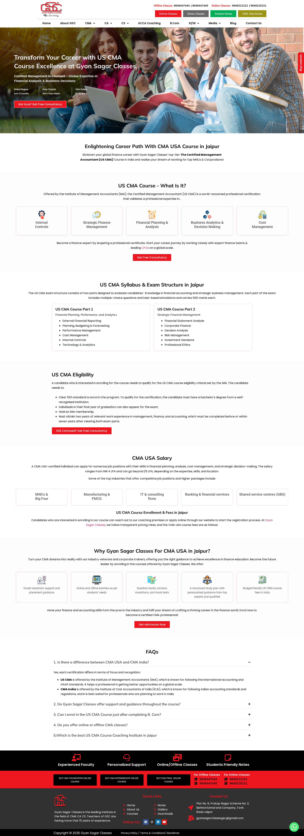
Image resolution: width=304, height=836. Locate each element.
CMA (88, 23)
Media (213, 23)
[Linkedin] (158, 822)
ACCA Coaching (149, 23)
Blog (233, 23)
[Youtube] (164, 822)
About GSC (68, 23)
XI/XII (192, 23)
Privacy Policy (129, 833)
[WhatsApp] (294, 827)
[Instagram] (152, 822)
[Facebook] (145, 822)
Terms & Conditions (152, 833)
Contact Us (254, 23)
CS (123, 23)
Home (46, 23)
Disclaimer (173, 833)
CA (106, 23)
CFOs (145, 248)
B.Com (174, 23)
